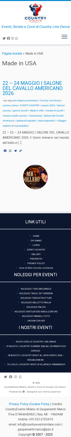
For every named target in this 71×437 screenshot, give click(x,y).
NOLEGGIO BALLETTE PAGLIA (36, 302)
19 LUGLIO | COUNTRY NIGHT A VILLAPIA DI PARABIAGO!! (36, 364)
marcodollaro (21, 125)
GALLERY (36, 254)
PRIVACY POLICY (36, 263)
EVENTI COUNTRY (30, 105)
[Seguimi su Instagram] (13, 38)
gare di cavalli (20, 110)
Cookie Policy (40, 404)
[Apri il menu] (64, 37)
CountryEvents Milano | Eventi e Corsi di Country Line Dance (35, 387)
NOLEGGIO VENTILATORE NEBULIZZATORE (36, 311)
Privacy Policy (19, 404)
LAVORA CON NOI (36, 320)
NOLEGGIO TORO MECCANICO (36, 289)
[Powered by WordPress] (23, 391)
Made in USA (37, 110)
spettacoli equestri (26, 120)
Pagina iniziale (12, 53)
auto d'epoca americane (25, 100)
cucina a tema (10, 105)
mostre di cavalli (55, 110)
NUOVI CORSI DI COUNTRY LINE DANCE (36, 341)
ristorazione (35, 115)
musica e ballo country (15, 115)
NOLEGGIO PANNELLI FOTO (36, 316)
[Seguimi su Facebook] (9, 38)
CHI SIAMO (36, 240)
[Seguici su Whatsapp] (17, 38)
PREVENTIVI (36, 259)
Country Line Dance (50, 100)
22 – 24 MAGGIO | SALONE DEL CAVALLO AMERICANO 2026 (33, 88)
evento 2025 (48, 105)
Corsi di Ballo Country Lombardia (36, 268)
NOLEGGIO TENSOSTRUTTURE (36, 298)
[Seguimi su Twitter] (5, 38)
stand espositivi (46, 120)
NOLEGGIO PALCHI (36, 307)
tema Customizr (52, 392)
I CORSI (36, 245)
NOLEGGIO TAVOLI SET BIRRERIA (36, 293)
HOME (36, 236)
